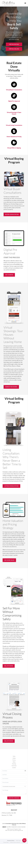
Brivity (13, 840)
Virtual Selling (14, 48)
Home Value (14, 765)
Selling (14, 761)
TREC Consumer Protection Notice (14, 829)
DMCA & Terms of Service (15, 842)
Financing (14, 763)
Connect (14, 767)
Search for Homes (11, 386)
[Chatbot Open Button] (24, 840)
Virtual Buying (14, 44)
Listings (14, 758)
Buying (14, 760)
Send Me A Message (14, 797)
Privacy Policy (6, 842)
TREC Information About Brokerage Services (14, 830)
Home (14, 756)
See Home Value (9, 560)
